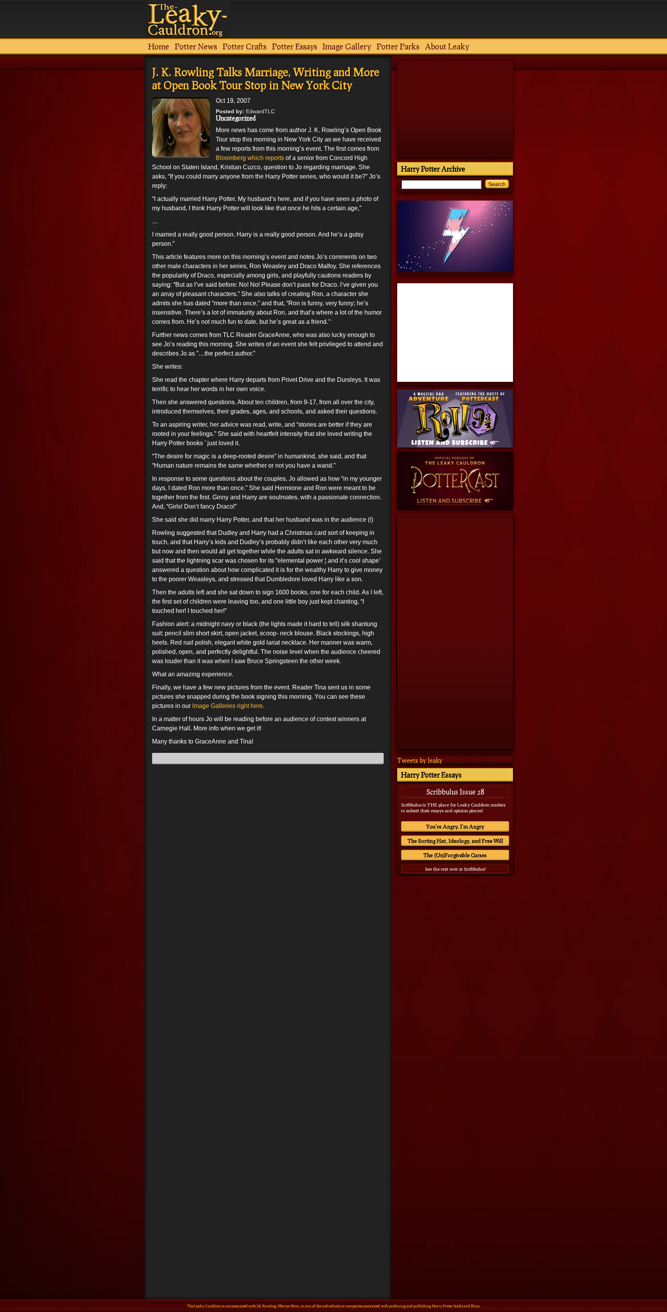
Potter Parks (398, 46)
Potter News (196, 46)
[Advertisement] (268, 1213)
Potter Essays (294, 46)
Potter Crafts (244, 46)
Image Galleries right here (227, 706)
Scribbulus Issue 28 (455, 792)
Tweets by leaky (419, 760)
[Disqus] (268, 866)
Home (158, 46)
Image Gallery (347, 46)
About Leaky (447, 46)
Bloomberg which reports (250, 158)
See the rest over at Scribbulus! (455, 869)
